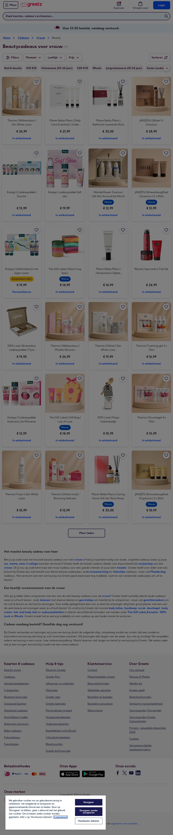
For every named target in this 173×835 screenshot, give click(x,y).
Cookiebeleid (60, 817)
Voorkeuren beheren (88, 821)
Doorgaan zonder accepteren (89, 811)
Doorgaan (88, 802)
